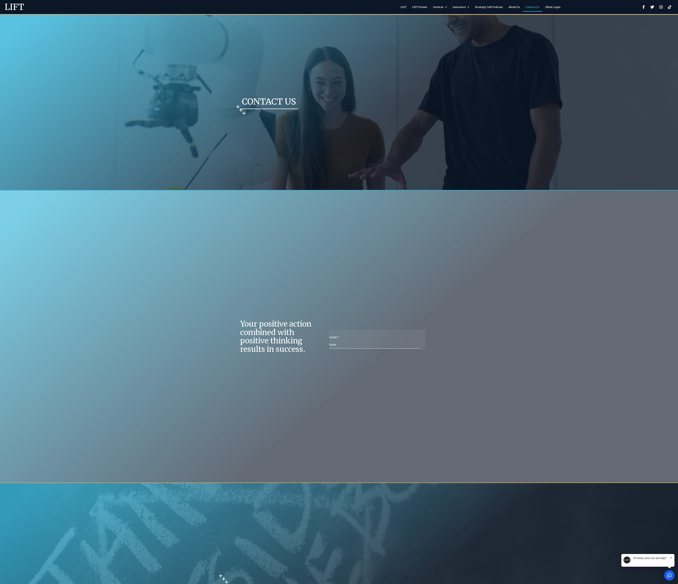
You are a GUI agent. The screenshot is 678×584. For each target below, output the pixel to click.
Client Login (552, 7)
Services (438, 7)
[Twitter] (652, 7)
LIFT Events (419, 7)
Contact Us (532, 7)
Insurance (459, 7)
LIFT (14, 7)
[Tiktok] (669, 7)
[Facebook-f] (643, 7)
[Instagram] (661, 7)
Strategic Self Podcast (489, 7)
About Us (514, 7)
